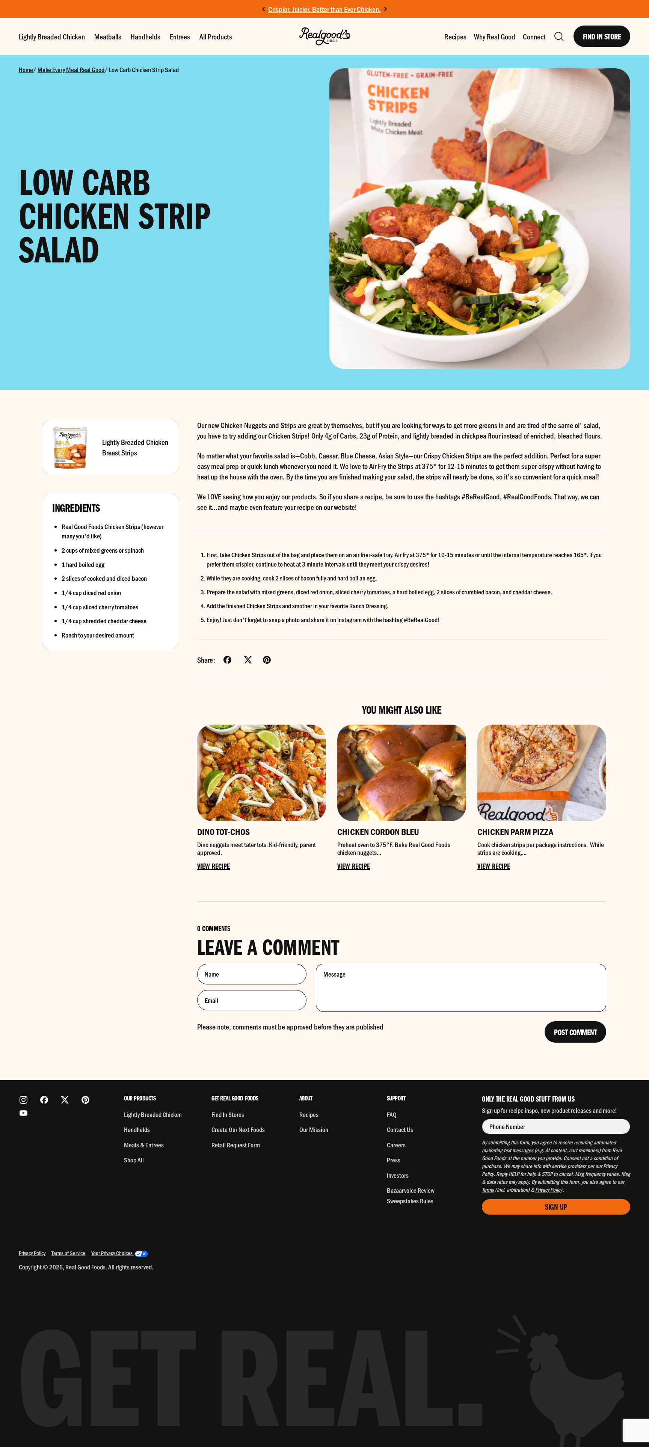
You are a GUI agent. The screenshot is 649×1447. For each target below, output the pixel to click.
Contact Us (400, 1129)
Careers (396, 1145)
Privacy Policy (32, 1253)
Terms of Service (68, 1253)
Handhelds (145, 36)
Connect (534, 36)
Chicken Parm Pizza (515, 831)
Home (26, 69)
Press (393, 1160)
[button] (558, 36)
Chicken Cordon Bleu (378, 831)
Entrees (180, 36)
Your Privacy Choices (112, 1253)
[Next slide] (385, 9)
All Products (215, 36)
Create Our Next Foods (238, 1129)
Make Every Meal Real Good (71, 69)
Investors (398, 1175)
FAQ (392, 1114)
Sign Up (556, 1206)
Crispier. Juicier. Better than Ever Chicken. (324, 9)
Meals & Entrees (144, 1145)
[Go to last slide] (263, 9)
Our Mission (313, 1129)
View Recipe (213, 866)
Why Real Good (494, 36)
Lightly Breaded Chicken (52, 36)
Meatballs (107, 36)
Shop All (134, 1160)
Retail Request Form (235, 1145)
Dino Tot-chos (223, 831)
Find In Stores (227, 1114)
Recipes (455, 36)
